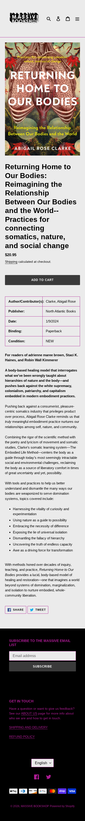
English (41, 763)
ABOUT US (29, 713)
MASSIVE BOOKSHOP (35, 806)
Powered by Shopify (62, 806)
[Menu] (77, 18)
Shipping (11, 261)
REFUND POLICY (22, 736)
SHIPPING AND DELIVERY (28, 727)
